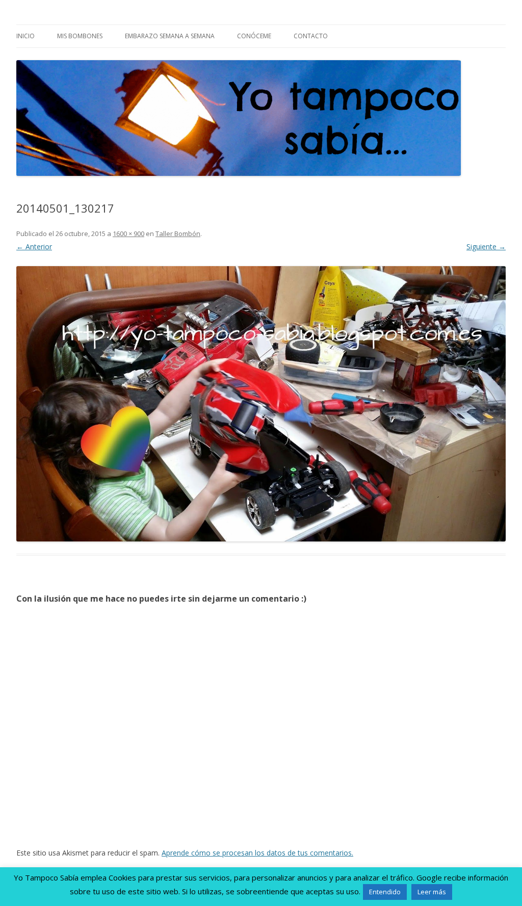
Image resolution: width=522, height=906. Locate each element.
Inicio (25, 36)
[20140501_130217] (261, 403)
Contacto (311, 36)
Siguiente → (486, 246)
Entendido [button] (385, 891)
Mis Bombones (79, 36)
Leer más (431, 891)
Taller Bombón (177, 233)
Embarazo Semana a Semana (170, 36)
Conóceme (254, 36)
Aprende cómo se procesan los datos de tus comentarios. (257, 853)
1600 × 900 (128, 233)
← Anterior (34, 246)
